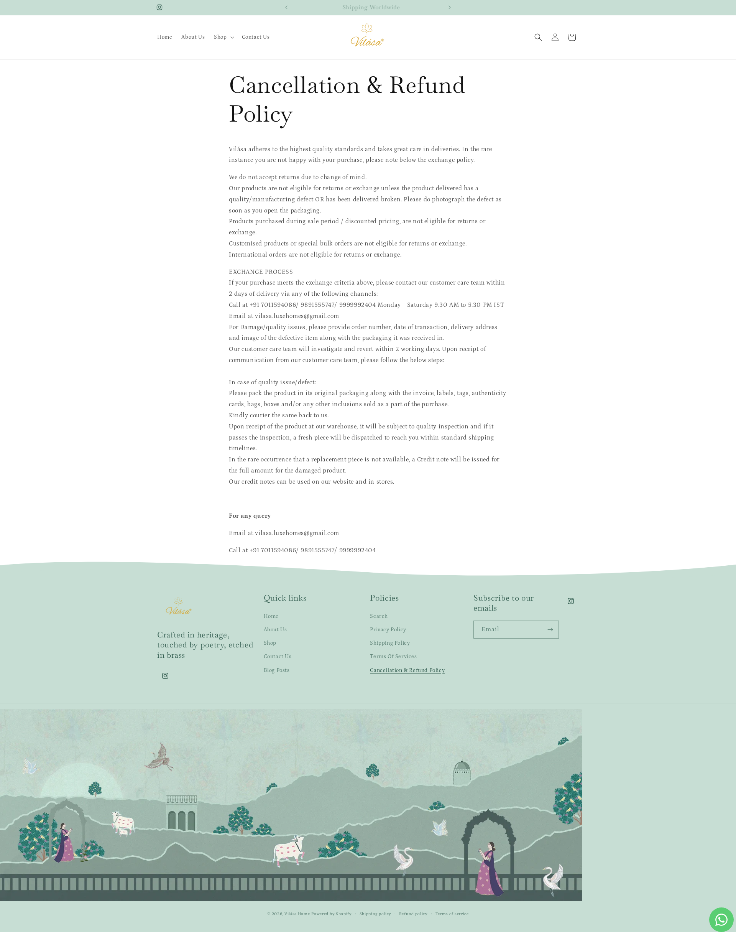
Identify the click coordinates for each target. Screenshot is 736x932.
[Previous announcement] (286, 7)
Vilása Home (297, 914)
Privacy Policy (388, 630)
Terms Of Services (393, 657)
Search (379, 616)
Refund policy (413, 914)
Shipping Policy (390, 643)
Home (271, 616)
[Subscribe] (550, 630)
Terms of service (452, 914)
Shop (270, 643)
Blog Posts (277, 670)
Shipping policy (376, 914)
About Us (275, 630)
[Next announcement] (449, 7)
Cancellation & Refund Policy (407, 670)
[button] (223, 37)
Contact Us (278, 657)
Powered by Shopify (331, 914)
